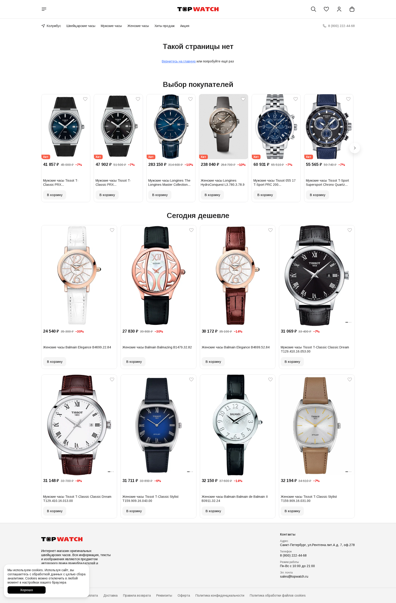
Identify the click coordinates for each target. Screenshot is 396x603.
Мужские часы (111, 26)
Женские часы (138, 26)
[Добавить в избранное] (85, 99)
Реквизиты (164, 595)
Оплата (92, 595)
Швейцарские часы (80, 26)
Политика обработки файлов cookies (278, 595)
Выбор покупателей (198, 84)
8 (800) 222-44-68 (293, 555)
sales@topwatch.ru (294, 576)
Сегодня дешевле (198, 215)
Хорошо (26, 590)
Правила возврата (137, 595)
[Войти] (339, 9)
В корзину (54, 195)
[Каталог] (44, 9)
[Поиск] (313, 9)
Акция (184, 26)
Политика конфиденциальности (219, 595)
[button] (326, 9)
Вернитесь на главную (179, 61)
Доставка (110, 595)
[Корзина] (352, 9)
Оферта (184, 595)
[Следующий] (354, 148)
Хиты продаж (164, 26)
